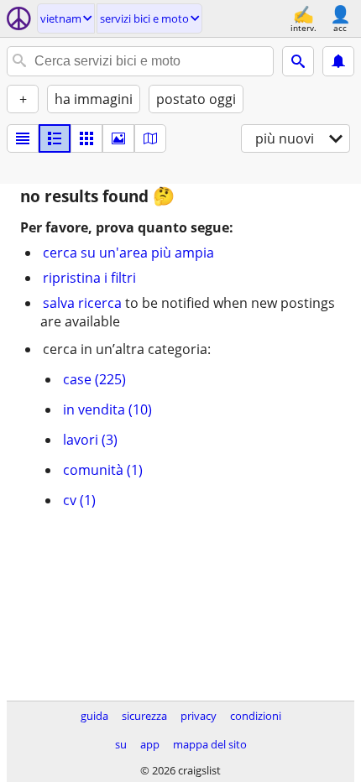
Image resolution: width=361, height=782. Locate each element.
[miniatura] (55, 138)
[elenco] (23, 138)
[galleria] (118, 138)
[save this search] (338, 61)
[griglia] (86, 138)
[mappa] (150, 138)
